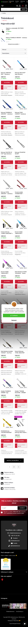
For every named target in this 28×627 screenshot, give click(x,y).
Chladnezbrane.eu (10, 611)
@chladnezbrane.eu (15, 546)
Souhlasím (15, 315)
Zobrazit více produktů (13, 44)
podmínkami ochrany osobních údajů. (15, 513)
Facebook (15, 538)
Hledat (24, 9)
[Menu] (26, 6)
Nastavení (14, 320)
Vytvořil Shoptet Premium (14, 623)
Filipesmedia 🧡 (16, 620)
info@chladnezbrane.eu (15, 533)
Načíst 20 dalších (13, 460)
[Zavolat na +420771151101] (17, 6)
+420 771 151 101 (15, 535)
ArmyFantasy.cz (19, 611)
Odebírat (22, 508)
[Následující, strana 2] (14, 467)
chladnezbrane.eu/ (15, 540)
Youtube (15, 543)
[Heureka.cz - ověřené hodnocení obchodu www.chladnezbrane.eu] (6, 564)
